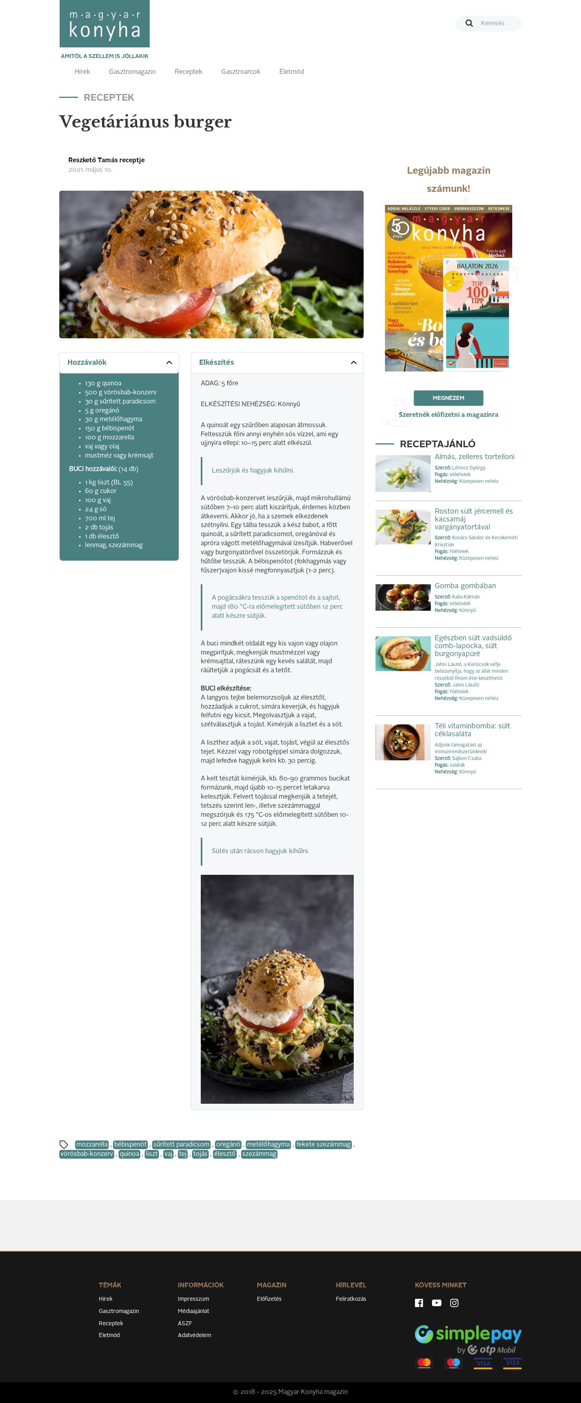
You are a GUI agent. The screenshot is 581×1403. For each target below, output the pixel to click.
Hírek (82, 72)
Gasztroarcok (240, 72)
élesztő (225, 1154)
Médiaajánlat (193, 1311)
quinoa (129, 1154)
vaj (168, 1154)
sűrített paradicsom (181, 1145)
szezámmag (259, 1154)
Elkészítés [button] (216, 362)
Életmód (291, 72)
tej (183, 1154)
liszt (152, 1154)
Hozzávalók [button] (87, 362)
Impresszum (193, 1299)
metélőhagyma (268, 1145)
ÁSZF (185, 1323)
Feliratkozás (351, 1299)
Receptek (188, 72)
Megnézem (448, 398)
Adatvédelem (194, 1335)
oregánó (228, 1145)
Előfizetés (269, 1299)
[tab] (119, 363)
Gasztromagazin (132, 72)
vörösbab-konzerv (86, 1154)
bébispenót (130, 1145)
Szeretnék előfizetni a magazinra (448, 415)
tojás (200, 1154)
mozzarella (92, 1145)
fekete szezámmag (323, 1145)
